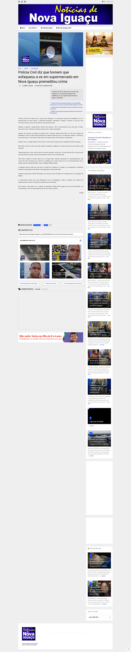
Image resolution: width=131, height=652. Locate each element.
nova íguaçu (34, 68)
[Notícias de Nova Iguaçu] (65, 23)
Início (23, 28)
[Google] (25, 1)
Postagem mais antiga (73, 283)
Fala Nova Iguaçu (47, 28)
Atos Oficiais (32, 28)
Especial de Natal (96, 421)
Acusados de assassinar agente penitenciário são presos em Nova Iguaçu (65, 255)
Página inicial (51, 283)
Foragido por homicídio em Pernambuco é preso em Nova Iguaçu (66, 274)
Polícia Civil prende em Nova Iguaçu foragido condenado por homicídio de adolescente (99, 387)
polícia (26, 68)
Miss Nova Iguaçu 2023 (64, 28)
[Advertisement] (33, 101)
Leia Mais (102, 344)
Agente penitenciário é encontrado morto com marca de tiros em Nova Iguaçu (33, 273)
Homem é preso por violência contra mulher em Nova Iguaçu (99, 273)
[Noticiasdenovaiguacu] (28, 1)
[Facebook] (19, 1)
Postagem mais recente (29, 283)
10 (91, 433)
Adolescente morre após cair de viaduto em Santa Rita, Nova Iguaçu (33, 256)
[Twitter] (22, 1)
